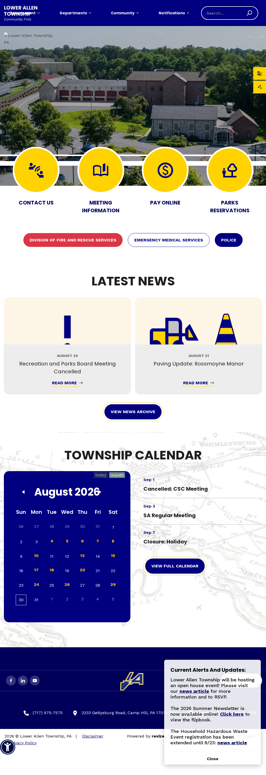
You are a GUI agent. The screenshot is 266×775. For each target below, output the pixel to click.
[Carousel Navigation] (133, 186)
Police (228, 240)
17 (36, 569)
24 (36, 584)
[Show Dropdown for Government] (38, 13)
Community (123, 13)
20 (82, 569)
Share (259, 87)
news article (194, 691)
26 (67, 584)
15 (113, 555)
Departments (73, 13)
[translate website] (259, 73)
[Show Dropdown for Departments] (90, 13)
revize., (159, 736)
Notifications (172, 13)
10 (36, 555)
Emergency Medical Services (168, 240)
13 (82, 555)
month (117, 475)
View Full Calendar (174, 565)
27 (36, 526)
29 (113, 584)
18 (52, 569)
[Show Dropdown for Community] (137, 13)
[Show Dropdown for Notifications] (188, 13)
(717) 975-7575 (48, 712)
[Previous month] (23, 493)
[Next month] (100, 493)
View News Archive (133, 411)
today (100, 474)
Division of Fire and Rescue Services (73, 240)
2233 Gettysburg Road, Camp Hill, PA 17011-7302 (130, 712)
